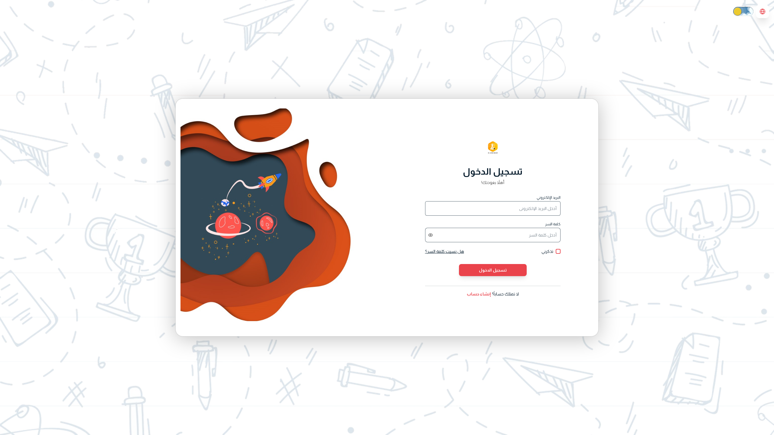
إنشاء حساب (479, 294)
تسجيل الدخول (493, 270)
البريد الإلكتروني (549, 197)
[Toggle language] (762, 11)
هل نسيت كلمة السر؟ (444, 251)
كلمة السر (553, 224)
